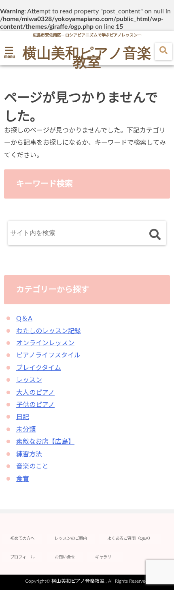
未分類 (26, 429)
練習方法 (29, 454)
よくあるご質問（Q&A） (130, 539)
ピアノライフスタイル (48, 355)
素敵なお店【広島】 (45, 441)
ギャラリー (105, 557)
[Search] (155, 235)
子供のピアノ (35, 405)
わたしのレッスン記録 (48, 331)
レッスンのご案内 (71, 539)
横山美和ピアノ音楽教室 (87, 57)
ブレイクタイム (38, 368)
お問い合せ (65, 557)
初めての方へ (22, 539)
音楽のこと (32, 466)
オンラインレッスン (45, 343)
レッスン (29, 380)
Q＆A (24, 318)
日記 (22, 417)
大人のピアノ (35, 392)
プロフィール (22, 557)
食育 (22, 479)
